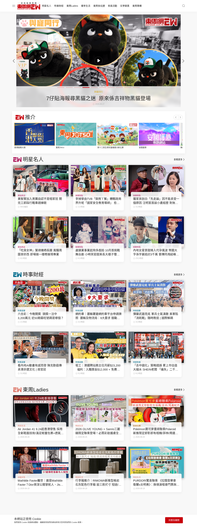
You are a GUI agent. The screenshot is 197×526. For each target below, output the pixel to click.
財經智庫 (137, 362)
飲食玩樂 (137, 426)
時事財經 (58, 6)
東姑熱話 (21, 195)
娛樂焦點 (79, 195)
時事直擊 (21, 310)
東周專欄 (137, 6)
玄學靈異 (124, 6)
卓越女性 (21, 477)
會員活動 (112, 6)
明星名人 (46, 6)
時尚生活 (21, 426)
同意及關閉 (174, 520)
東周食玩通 (99, 6)
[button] (183, 61)
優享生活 (85, 6)
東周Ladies (72, 6)
